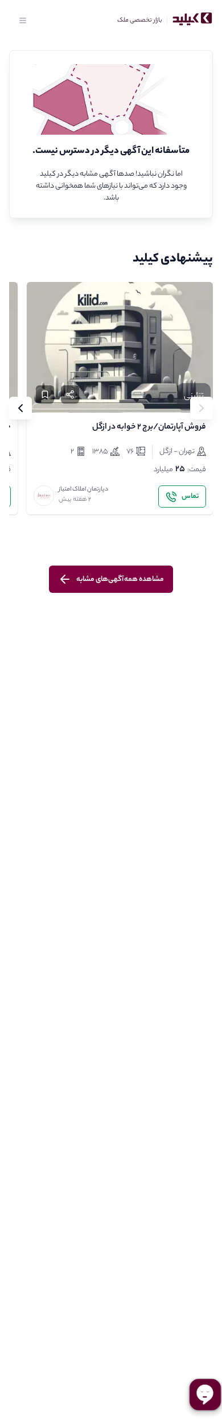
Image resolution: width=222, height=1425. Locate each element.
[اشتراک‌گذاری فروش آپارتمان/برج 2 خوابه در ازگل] (70, 394)
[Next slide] (20, 408)
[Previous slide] (201, 408)
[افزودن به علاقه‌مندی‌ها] (45, 394)
